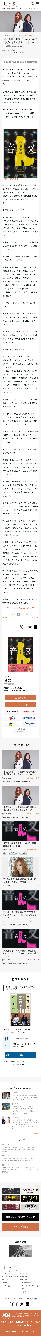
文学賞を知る (25, 1283)
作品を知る (25, 1279)
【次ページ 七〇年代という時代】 (20, 608)
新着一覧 (24, 1273)
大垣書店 (20, 730)
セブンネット (12, 718)
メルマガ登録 (20, 1226)
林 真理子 (21, 62)
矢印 (36, 1133)
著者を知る (25, 1276)
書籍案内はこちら (21, 1217)
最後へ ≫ (35, 617)
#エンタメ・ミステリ (17, 52)
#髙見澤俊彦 (7, 781)
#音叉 (4, 853)
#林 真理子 (16, 781)
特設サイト (25, 1292)
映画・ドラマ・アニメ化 (29, 1286)
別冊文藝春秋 (32, 1299)
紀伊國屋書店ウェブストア (29, 718)
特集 (22, 1289)
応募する (15, 1055)
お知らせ (6, 1283)
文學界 (6, 1299)
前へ (13, 614)
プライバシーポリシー (10, 1276)
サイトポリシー (8, 1273)
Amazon (12, 712)
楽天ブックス (29, 712)
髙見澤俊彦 (11, 62)
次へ (27, 614)
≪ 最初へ (6, 617)
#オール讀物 (10, 50)
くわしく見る (19, 704)
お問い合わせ (7, 1286)
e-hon (12, 724)
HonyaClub (29, 724)
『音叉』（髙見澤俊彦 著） (11, 179)
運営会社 (6, 1279)
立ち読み (19, 697)
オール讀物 (32, 62)
